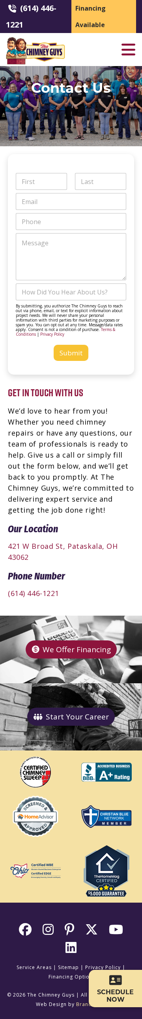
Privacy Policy (52, 334)
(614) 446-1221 (33, 593)
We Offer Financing (77, 649)
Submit (71, 352)
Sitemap (68, 967)
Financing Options (72, 976)
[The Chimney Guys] (35, 40)
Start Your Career (77, 717)
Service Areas (34, 967)
